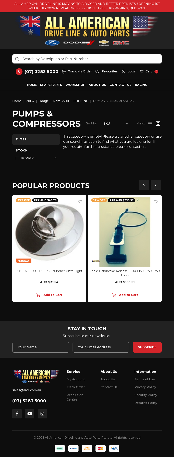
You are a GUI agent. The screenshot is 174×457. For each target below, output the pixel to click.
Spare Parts (51, 85)
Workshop (75, 85)
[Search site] (17, 58)
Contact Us (120, 85)
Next (156, 185)
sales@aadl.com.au (26, 390)
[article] (49, 249)
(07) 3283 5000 (29, 400)
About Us (97, 85)
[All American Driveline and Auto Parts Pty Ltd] (87, 31)
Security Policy (146, 395)
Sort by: (91, 123)
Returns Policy (146, 403)
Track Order (76, 387)
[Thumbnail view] (158, 123)
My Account (76, 379)
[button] (128, 71)
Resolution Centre (75, 397)
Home (32, 85)
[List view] (150, 123)
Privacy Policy (145, 387)
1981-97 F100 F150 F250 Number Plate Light (49, 271)
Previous (144, 185)
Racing (141, 85)
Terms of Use (145, 379)
